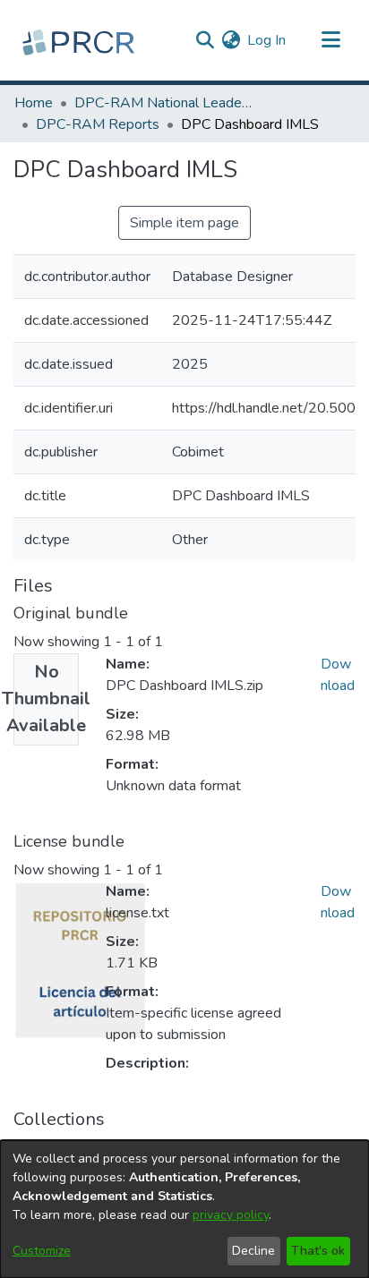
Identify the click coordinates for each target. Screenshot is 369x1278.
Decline (253, 1250)
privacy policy (231, 1214)
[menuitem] (230, 40)
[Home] (80, 40)
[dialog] (184, 1209)
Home (33, 103)
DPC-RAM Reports (97, 124)
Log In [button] (267, 40)
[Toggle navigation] (330, 40)
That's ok (318, 1250)
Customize (42, 1250)
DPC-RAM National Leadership (163, 103)
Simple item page (184, 223)
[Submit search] (204, 40)
